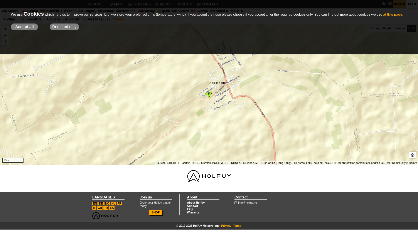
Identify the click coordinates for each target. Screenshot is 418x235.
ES (112, 208)
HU (113, 203)
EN (95, 203)
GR (100, 208)
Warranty (193, 212)
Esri (169, 163)
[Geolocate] (412, 155)
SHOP (156, 212)
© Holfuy (411, 163)
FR (119, 203)
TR (106, 208)
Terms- (237, 225)
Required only (64, 27)
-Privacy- (226, 225)
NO (107, 203)
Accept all (24, 27)
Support (192, 206)
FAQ (190, 209)
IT (94, 208)
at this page (392, 14)
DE (101, 203)
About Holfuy (196, 202)
